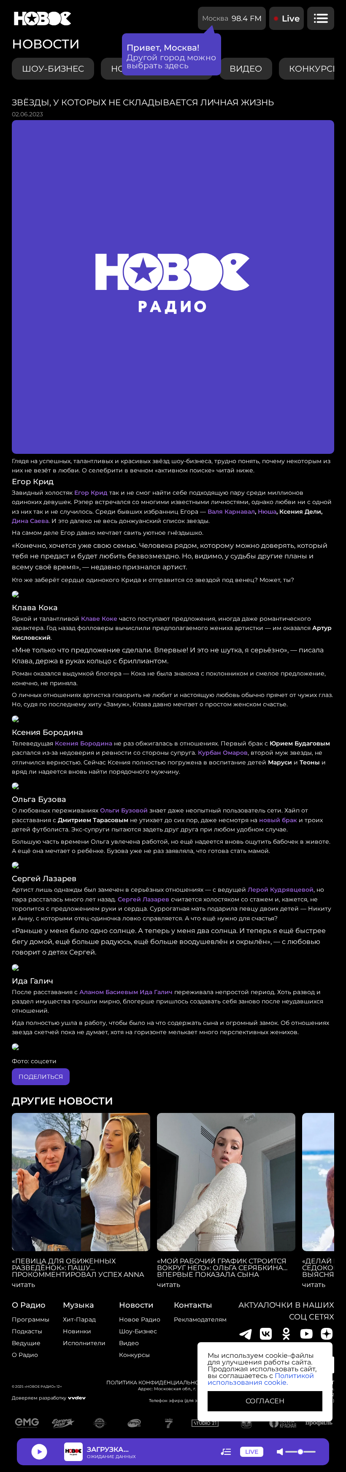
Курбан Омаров (223, 752)
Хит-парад (79, 1319)
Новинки (77, 1331)
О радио (25, 1355)
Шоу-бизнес (53, 69)
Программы (30, 1319)
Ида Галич (156, 992)
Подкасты (27, 1331)
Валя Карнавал (231, 511)
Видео (129, 1343)
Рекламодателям (200, 1319)
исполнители (84, 1343)
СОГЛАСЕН (265, 1401)
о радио (29, 1305)
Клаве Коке (99, 618)
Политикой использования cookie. (261, 1379)
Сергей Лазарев (143, 899)
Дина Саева (30, 521)
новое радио (139, 1319)
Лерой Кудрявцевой (281, 889)
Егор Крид (91, 492)
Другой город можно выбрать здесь (171, 62)
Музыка (78, 1305)
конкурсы (134, 1355)
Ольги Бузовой (124, 810)
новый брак (278, 820)
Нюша (267, 511)
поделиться (41, 1077)
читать (23, 1285)
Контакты (193, 1305)
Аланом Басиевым (108, 992)
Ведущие (26, 1343)
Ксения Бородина (83, 743)
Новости (136, 1305)
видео (246, 69)
